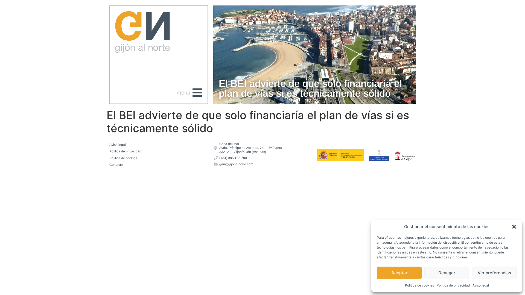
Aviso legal (480, 285)
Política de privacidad (453, 285)
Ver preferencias (494, 272)
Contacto (116, 165)
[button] (514, 226)
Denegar (446, 272)
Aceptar (399, 272)
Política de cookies (419, 285)
